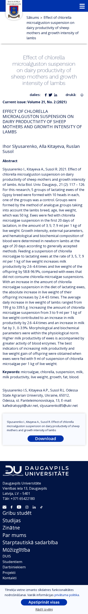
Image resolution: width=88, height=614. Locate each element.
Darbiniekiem (14, 567)
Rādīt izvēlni (44, 609)
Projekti (9, 572)
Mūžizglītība (16, 549)
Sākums (32, 17)
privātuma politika (66, 595)
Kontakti (10, 577)
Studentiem (12, 561)
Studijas (12, 520)
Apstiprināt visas (44, 602)
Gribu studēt (17, 512)
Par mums (14, 535)
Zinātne (11, 527)
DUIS (7, 556)
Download (45, 438)
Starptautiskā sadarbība (30, 542)
